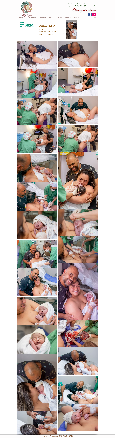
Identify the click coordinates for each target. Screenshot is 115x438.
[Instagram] (94, 14)
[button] (75, 37)
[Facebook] (90, 14)
